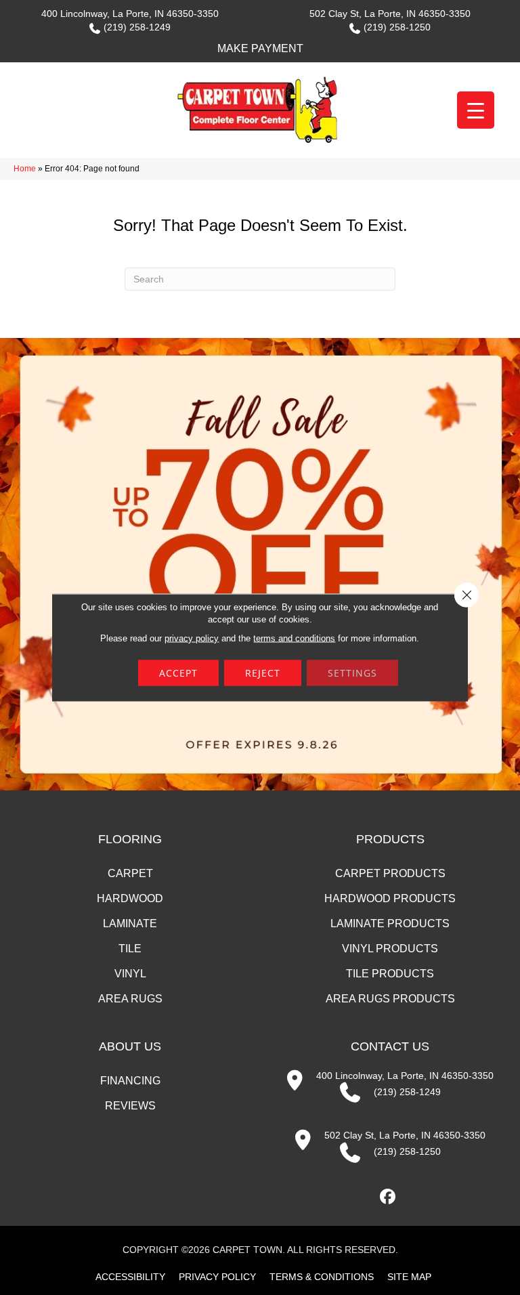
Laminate (130, 923)
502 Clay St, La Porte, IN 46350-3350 (390, 13)
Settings (352, 672)
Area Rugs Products (390, 998)
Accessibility (130, 1276)
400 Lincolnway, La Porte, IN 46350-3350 (130, 13)
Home (25, 168)
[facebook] (388, 1197)
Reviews (130, 1105)
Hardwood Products (390, 898)
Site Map (409, 1276)
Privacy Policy (217, 1276)
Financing (130, 1080)
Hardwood (130, 898)
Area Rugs (130, 998)
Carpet (130, 873)
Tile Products (390, 973)
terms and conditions (294, 638)
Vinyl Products (390, 948)
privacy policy (192, 638)
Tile (130, 948)
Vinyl (130, 973)
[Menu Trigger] (475, 110)
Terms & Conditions (321, 1276)
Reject (262, 672)
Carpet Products (390, 873)
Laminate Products (390, 923)
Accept (178, 672)
